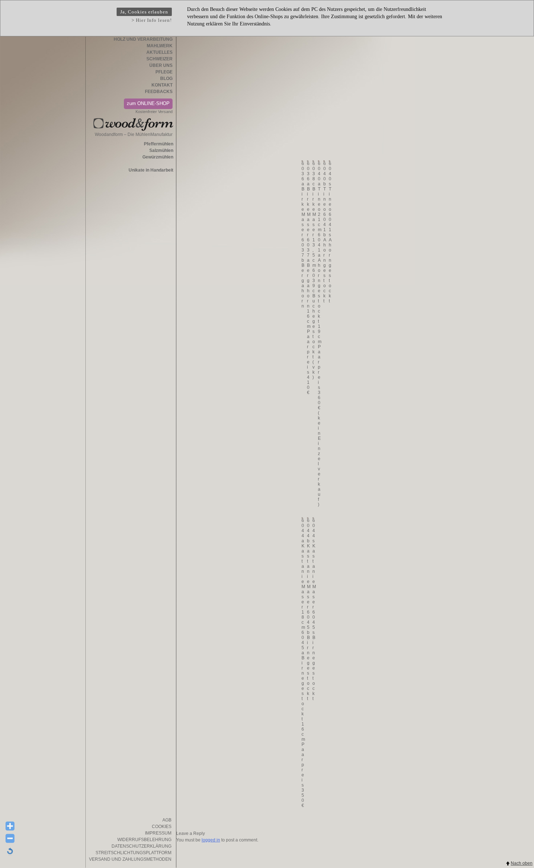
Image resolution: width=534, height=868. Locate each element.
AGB (166, 820)
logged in (211, 840)
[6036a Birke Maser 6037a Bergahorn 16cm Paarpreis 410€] (307, 161)
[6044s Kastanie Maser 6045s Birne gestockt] (312, 518)
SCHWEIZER (159, 58)
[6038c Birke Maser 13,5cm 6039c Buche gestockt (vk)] (312, 161)
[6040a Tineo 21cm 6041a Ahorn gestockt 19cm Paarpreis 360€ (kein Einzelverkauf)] (318, 161)
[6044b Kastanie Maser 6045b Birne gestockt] (307, 518)
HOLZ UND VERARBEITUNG (143, 39)
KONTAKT (162, 85)
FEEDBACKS (159, 91)
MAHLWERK (160, 45)
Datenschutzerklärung (141, 846)
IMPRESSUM (158, 833)
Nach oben (522, 863)
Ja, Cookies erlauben (144, 12)
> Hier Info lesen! (152, 20)
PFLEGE (164, 72)
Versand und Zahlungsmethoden (130, 859)
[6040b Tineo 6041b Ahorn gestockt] (323, 161)
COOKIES (161, 826)
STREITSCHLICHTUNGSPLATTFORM (133, 852)
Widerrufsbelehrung (144, 839)
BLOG (166, 78)
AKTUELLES (159, 52)
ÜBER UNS (161, 65)
